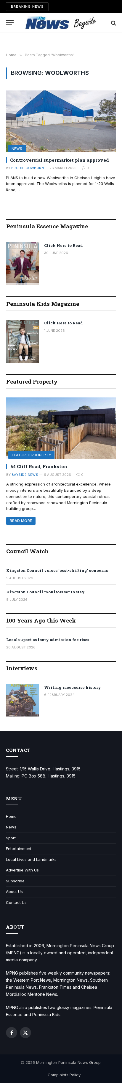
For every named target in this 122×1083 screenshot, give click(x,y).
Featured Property (31, 455)
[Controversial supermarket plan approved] (61, 121)
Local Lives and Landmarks (31, 859)
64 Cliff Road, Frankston (38, 466)
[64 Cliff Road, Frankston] (61, 428)
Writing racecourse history (72, 687)
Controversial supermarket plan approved (59, 160)
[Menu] (10, 22)
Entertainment (18, 848)
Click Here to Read (63, 245)
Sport (11, 838)
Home (11, 816)
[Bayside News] (61, 22)
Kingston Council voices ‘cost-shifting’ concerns (57, 570)
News (17, 148)
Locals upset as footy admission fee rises (47, 639)
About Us (14, 891)
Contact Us (16, 902)
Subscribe (15, 881)
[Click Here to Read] (22, 263)
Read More (21, 521)
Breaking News (27, 6)
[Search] (113, 22)
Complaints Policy (64, 1074)
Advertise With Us (22, 870)
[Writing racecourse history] (22, 700)
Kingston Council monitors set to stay (45, 592)
